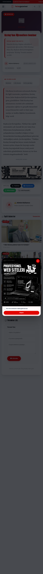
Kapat (22, 312)
